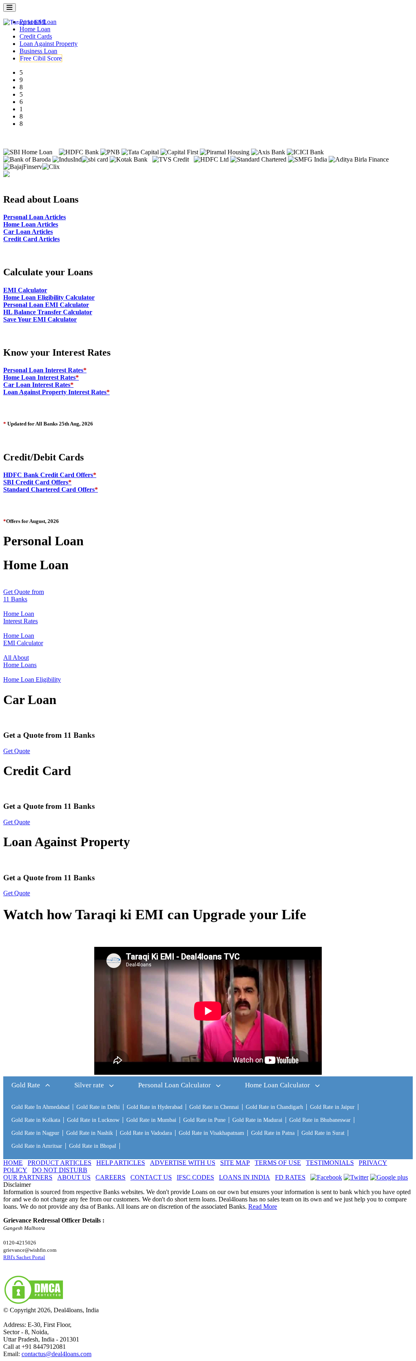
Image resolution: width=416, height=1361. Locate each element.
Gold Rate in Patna (273, 1133)
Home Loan (35, 29)
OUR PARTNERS (27, 1177)
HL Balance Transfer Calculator (47, 312)
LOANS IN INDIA (244, 1177)
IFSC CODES (195, 1177)
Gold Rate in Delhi (98, 1107)
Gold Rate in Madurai (257, 1120)
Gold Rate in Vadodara (146, 1133)
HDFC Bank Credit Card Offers (49, 474)
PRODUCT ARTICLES (59, 1162)
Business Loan (38, 51)
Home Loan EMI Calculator (23, 639)
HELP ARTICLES (120, 1162)
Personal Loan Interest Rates (45, 370)
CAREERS (110, 1177)
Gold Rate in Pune (204, 1120)
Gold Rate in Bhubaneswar (320, 1120)
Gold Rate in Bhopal (92, 1146)
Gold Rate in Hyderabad (154, 1107)
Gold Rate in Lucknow (93, 1120)
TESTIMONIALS (330, 1162)
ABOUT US (74, 1177)
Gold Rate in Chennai (214, 1107)
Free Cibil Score (41, 58)
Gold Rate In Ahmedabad (40, 1107)
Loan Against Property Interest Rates (56, 392)
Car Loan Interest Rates (38, 384)
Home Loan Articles (30, 224)
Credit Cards (36, 36)
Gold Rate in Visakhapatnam (211, 1133)
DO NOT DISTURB (59, 1170)
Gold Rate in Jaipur (332, 1107)
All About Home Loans (20, 661)
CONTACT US (151, 1177)
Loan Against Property (49, 43)
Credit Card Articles (31, 238)
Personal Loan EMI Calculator (46, 304)
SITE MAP (235, 1162)
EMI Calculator (25, 290)
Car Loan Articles (28, 231)
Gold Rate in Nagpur (35, 1133)
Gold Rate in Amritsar (36, 1146)
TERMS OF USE (278, 1162)
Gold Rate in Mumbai (151, 1120)
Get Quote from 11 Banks (23, 595)
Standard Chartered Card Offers (50, 489)
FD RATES (290, 1177)
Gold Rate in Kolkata (35, 1120)
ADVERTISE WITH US (182, 1162)
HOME (13, 1162)
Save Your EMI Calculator (40, 319)
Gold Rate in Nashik (89, 1133)
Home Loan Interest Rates (41, 377)
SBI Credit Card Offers (37, 482)
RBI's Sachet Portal (24, 1257)
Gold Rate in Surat (322, 1133)
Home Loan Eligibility (32, 679)
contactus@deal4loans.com (56, 1353)
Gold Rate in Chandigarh (274, 1107)
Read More (262, 1206)
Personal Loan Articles (34, 217)
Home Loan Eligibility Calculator (49, 297)
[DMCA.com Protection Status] (33, 1302)
